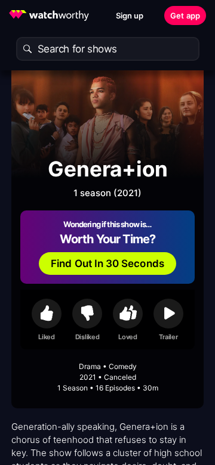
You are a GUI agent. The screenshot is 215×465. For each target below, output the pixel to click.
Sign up (130, 15)
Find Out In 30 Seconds (107, 263)
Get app (185, 15)
